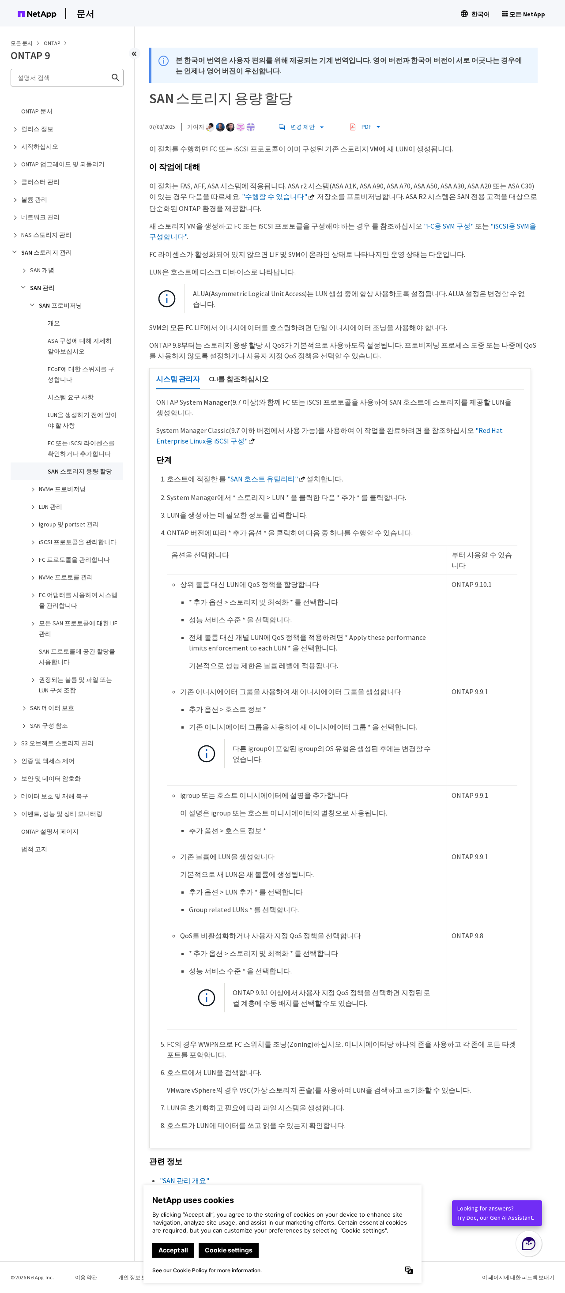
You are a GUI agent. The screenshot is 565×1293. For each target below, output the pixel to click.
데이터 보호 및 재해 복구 (54, 796)
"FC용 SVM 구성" (449, 226)
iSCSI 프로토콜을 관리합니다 (78, 542)
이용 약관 (86, 1277)
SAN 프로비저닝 (60, 305)
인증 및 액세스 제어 (48, 761)
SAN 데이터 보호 (52, 708)
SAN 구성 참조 (49, 725)
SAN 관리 (42, 288)
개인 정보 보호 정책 (140, 1277)
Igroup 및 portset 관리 (69, 524)
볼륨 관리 (34, 199)
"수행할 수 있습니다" (274, 196)
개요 (54, 323)
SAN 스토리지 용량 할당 (80, 471)
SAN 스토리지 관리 (46, 252)
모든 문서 (22, 43)
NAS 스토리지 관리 (46, 235)
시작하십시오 (39, 146)
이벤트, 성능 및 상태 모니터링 (61, 814)
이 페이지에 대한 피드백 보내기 (518, 1277)
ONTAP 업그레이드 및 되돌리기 (63, 164)
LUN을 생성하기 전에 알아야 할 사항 (82, 420)
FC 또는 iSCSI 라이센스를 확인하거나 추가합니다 (81, 448)
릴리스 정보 (37, 129)
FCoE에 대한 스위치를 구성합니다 (81, 374)
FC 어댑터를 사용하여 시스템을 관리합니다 (78, 600)
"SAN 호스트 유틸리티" (262, 478)
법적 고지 (34, 849)
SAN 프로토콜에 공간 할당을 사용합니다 (77, 656)
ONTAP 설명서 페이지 (50, 831)
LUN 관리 (50, 507)
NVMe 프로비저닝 (62, 489)
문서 (85, 13)
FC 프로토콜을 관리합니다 (74, 560)
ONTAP (52, 43)
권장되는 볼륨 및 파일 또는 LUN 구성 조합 (75, 685)
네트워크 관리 (40, 217)
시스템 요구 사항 (71, 397)
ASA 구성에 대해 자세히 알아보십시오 (80, 346)
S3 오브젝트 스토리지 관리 (57, 743)
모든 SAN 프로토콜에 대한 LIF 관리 (78, 628)
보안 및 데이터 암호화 (51, 778)
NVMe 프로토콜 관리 (66, 577)
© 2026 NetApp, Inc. (32, 1277)
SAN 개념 (42, 270)
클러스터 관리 (40, 182)
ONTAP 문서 (37, 111)
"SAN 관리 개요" (184, 1180)
